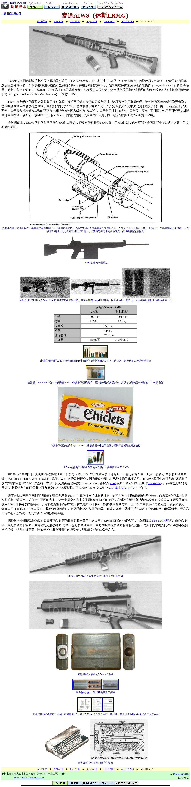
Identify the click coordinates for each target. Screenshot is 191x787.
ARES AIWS (127, 21)
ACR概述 (42, 21)
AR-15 (113, 483)
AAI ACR (58, 21)
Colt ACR (75, 21)
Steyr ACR (92, 21)
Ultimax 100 (154, 483)
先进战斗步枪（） (124, 487)
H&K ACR (109, 21)
